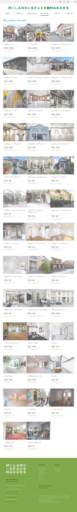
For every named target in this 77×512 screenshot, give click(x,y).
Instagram (58, 471)
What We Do (42, 473)
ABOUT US (19, 13)
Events (40, 477)
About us (41, 471)
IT (71, 2)
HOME (7, 13)
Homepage (42, 469)
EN (75, 2)
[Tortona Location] (38, 8)
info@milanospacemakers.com (16, 485)
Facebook (58, 469)
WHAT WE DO (32, 13)
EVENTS (57, 13)
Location (41, 475)
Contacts (41, 479)
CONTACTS (69, 13)
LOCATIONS (45, 13)
